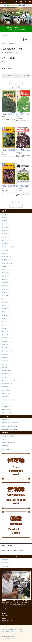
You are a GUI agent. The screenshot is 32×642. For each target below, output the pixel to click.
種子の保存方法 (5, 449)
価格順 (11, 76)
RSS (25, 631)
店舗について (5, 439)
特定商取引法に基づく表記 (7, 631)
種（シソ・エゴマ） (11, 43)
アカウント (16, 3)
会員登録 (21, 3)
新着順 (16, 76)
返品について (23, 629)
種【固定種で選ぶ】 (7, 419)
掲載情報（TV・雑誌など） (8, 442)
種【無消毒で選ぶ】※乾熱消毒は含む (11, 423)
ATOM (28, 631)
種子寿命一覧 (5, 445)
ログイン (25, 3)
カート (29, 2)
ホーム (3, 43)
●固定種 (4, 61)
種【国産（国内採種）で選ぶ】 (9, 426)
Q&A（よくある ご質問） (8, 436)
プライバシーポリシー (18, 631)
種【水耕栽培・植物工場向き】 (9, 429)
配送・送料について (15, 629)
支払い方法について (6, 629)
